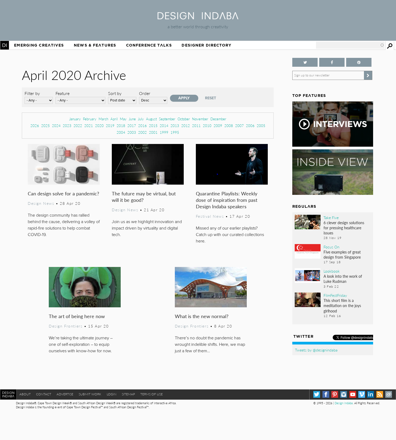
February (89, 118)
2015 (153, 125)
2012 (185, 125)
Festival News (210, 216)
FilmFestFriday (335, 295)
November (200, 118)
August (151, 118)
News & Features (95, 45)
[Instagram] (343, 394)
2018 (121, 125)
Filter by (32, 93)
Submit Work (90, 394)
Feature (62, 93)
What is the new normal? (201, 316)
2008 (228, 125)
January (75, 118)
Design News (41, 203)
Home (4, 45)
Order (144, 93)
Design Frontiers (65, 326)
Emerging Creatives (39, 45)
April (114, 118)
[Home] (198, 18)
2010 (207, 125)
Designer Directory (206, 45)
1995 (175, 132)
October (184, 118)
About (25, 394)
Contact (43, 394)
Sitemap (128, 394)
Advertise (65, 394)
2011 (196, 125)
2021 (88, 125)
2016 (142, 125)
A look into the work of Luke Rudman (343, 278)
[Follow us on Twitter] (305, 62)
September (167, 118)
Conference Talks (149, 45)
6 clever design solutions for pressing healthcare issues (344, 227)
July (141, 118)
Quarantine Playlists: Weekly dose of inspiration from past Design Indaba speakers (226, 200)
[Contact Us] (388, 394)
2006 (250, 125)
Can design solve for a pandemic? (63, 193)
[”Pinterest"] (358, 62)
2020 (99, 125)
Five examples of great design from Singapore (342, 254)
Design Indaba (344, 403)
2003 (131, 132)
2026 (34, 125)
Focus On (331, 246)
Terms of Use (151, 394)
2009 (218, 125)
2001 (153, 132)
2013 (175, 125)
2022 (78, 125)
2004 (121, 132)
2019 (110, 125)
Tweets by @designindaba (316, 350)
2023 (67, 125)
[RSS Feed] (379, 394)
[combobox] (350, 45)
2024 (56, 125)
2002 (142, 132)
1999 (164, 132)
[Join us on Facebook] (332, 62)
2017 (131, 125)
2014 (164, 125)
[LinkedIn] (370, 394)
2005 (261, 125)
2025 (45, 125)
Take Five (331, 217)
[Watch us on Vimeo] (361, 394)
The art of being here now (77, 316)
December (218, 118)
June (132, 118)
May (123, 118)
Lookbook (332, 271)
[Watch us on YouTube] (352, 394)
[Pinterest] (334, 394)
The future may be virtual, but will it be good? (144, 196)
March (103, 118)
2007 (239, 125)
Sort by (114, 93)
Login (111, 394)
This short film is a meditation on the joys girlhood (342, 305)
